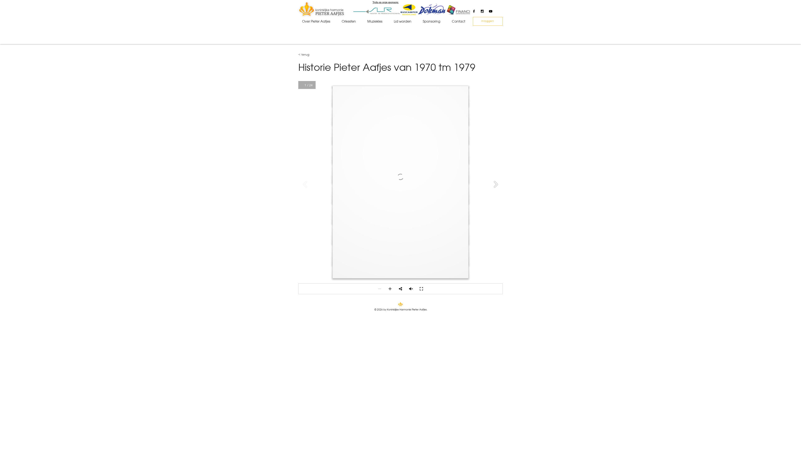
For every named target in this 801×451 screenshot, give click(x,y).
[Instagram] (482, 11)
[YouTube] (491, 11)
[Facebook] (474, 11)
